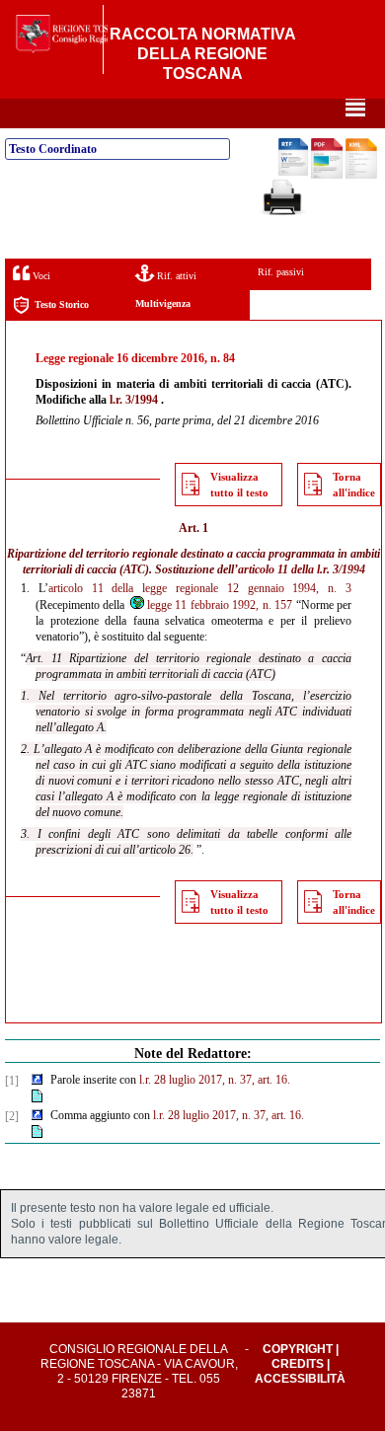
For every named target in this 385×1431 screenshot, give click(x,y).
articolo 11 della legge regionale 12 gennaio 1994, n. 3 (199, 588)
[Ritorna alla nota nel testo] (37, 1081)
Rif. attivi (175, 275)
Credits (297, 1364)
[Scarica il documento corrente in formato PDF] (327, 175)
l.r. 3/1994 (134, 400)
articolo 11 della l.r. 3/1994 (301, 569)
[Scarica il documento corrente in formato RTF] (293, 172)
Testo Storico (62, 304)
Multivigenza (163, 303)
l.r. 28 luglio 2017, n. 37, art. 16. (214, 1080)
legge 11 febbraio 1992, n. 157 (219, 605)
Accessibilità (300, 1379)
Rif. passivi (281, 271)
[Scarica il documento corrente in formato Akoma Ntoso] (361, 175)
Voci (40, 275)
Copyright (298, 1349)
